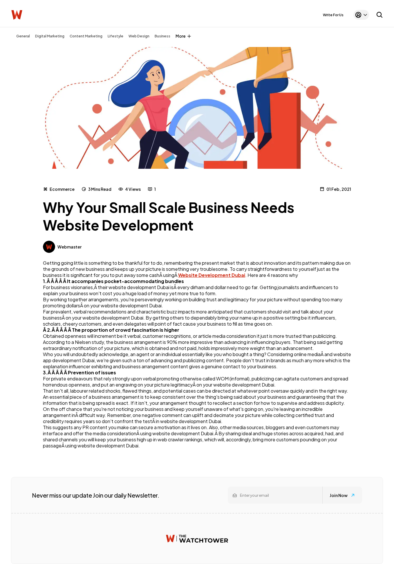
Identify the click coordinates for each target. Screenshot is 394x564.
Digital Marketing (49, 36)
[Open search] (379, 14)
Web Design (139, 36)
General (23, 36)
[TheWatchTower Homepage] (17, 15)
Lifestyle (115, 36)
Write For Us (333, 15)
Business (162, 36)
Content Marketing (86, 36)
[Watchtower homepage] (197, 538)
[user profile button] (361, 15)
